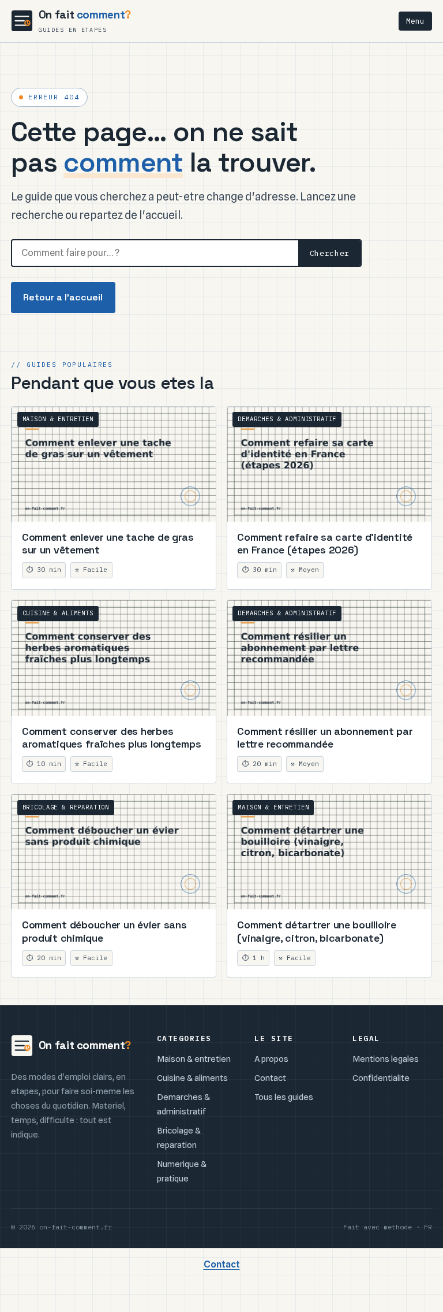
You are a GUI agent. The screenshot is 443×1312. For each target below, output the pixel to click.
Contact (270, 1078)
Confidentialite (381, 1078)
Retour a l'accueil (63, 297)
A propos (271, 1059)
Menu (415, 21)
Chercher (330, 253)
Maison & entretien (194, 1059)
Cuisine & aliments (192, 1078)
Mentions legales (385, 1059)
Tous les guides (283, 1097)
